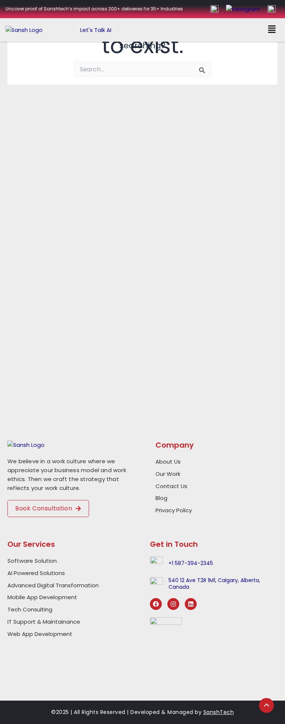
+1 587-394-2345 (190, 563)
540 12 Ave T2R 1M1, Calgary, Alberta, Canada (214, 584)
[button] (272, 30)
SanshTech (218, 712)
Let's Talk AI (95, 30)
